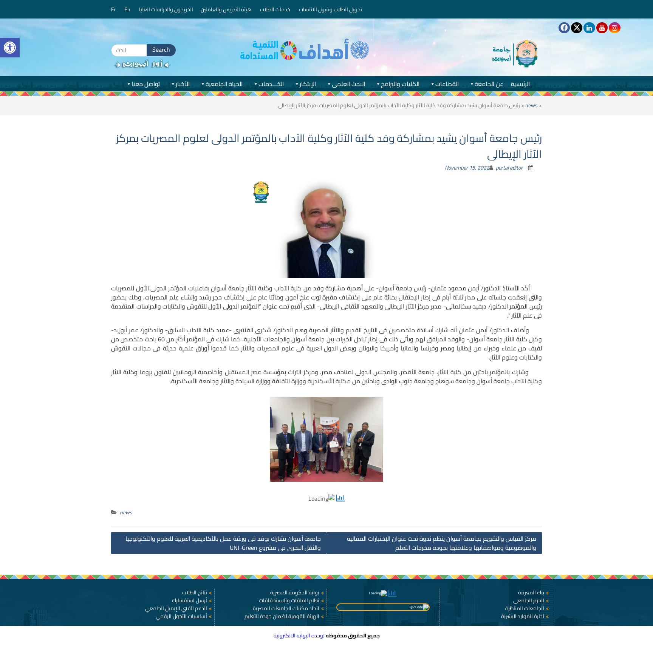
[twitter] (576, 27)
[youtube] (602, 27)
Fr (114, 9)
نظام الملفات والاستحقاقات (289, 600)
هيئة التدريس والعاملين (226, 9)
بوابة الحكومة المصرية (294, 592)
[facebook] (564, 27)
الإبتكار (308, 83)
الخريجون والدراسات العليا (166, 9)
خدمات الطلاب (275, 9)
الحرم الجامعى (528, 600)
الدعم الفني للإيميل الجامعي (176, 608)
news (531, 105)
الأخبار (183, 83)
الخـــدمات (271, 83)
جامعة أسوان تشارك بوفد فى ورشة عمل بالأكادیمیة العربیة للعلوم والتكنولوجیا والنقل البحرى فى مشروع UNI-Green (223, 543)
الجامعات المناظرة (524, 608)
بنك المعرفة (531, 592)
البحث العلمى (348, 83)
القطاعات (447, 83)
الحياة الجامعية (224, 83)
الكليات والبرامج (400, 83)
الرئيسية (520, 83)
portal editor (509, 168)
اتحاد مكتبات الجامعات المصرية (286, 608)
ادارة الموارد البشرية (522, 616)
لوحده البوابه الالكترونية (299, 635)
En (128, 9)
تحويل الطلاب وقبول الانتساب (331, 9)
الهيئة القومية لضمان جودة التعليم (281, 616)
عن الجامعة (489, 83)
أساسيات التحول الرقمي (181, 616)
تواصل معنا (146, 83)
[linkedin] (589, 27)
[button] (10, 47)
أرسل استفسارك (189, 600)
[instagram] (614, 27)
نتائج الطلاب (194, 592)
